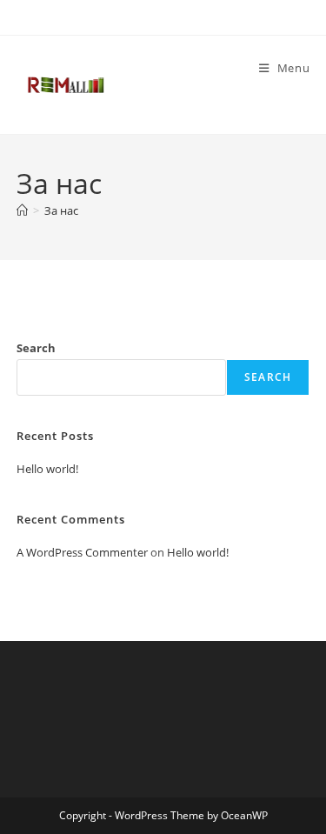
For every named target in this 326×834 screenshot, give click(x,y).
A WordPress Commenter (82, 552)
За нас (61, 210)
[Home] (22, 210)
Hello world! (47, 469)
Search (36, 348)
